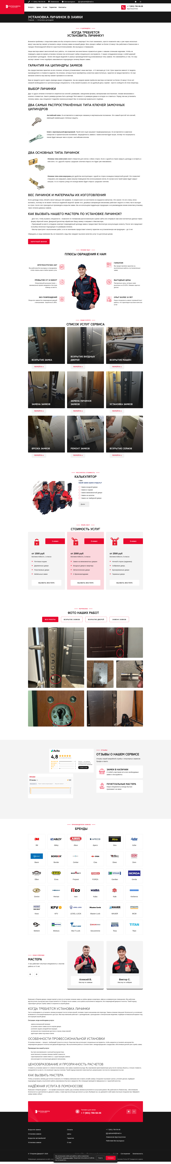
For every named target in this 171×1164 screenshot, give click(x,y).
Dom (134, 862)
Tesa (115, 931)
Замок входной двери (89, 487)
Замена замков (41, 404)
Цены (39, 7)
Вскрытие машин (120, 359)
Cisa (95, 862)
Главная (31, 20)
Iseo (75, 897)
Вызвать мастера (46, 583)
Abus (76, 845)
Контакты (62, 7)
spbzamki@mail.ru (87, 2)
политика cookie (68, 1158)
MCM (134, 914)
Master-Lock (95, 914)
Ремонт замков (80, 448)
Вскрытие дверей (96, 619)
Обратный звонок (39, 241)
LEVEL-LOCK (75, 914)
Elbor (37, 879)
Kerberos (134, 897)
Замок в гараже (87, 490)
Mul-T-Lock (75, 931)
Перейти (38, 366)
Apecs (95, 845)
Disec (115, 862)
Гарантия (70, 1138)
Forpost (76, 879)
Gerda (134, 879)
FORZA (95, 879)
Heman (56, 897)
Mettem (37, 931)
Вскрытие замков (72, 619)
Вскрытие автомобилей (37, 1138)
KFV (56, 914)
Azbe (134, 845)
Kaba (95, 897)
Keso (37, 914)
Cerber (75, 862)
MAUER (115, 914)
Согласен (111, 1158)
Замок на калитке (87, 495)
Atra (114, 845)
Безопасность (138, 1154)
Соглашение (125, 1154)
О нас (45, 7)
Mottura (56, 931)
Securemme (95, 931)
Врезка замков (41, 448)
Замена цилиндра (127, 685)
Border (56, 862)
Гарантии (53, 7)
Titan (134, 931)
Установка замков (121, 404)
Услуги (30, 7)
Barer (37, 862)
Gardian (115, 879)
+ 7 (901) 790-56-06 (38, 2)
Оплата (70, 1129)
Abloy (56, 845)
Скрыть (100, 1158)
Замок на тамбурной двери (91, 498)
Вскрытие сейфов (121, 448)
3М (37, 845)
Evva (56, 879)
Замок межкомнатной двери (91, 492)
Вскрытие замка (42, 359)
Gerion (36, 897)
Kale (114, 897)
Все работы (50, 619)
